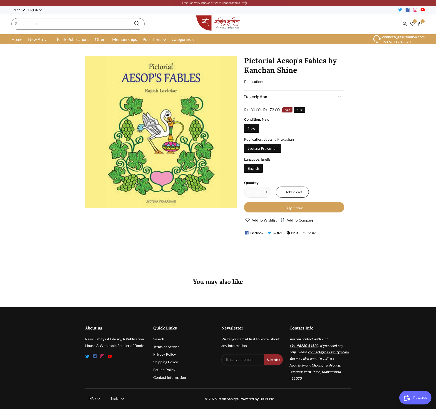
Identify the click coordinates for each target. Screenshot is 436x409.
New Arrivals (39, 39)
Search (158, 339)
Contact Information (169, 377)
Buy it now (294, 207)
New (251, 128)
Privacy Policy (164, 354)
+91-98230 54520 (304, 345)
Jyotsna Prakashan (262, 148)
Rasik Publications (73, 39)
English (33, 10)
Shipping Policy (165, 362)
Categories (181, 39)
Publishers (152, 39)
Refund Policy (164, 369)
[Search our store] (137, 24)
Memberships (124, 39)
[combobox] (78, 24)
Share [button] (312, 233)
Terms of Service (166, 346)
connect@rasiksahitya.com (328, 352)
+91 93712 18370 (396, 42)
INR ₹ (17, 10)
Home (16, 39)
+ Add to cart (292, 192)
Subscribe (273, 360)
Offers (101, 39)
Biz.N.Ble (267, 399)
